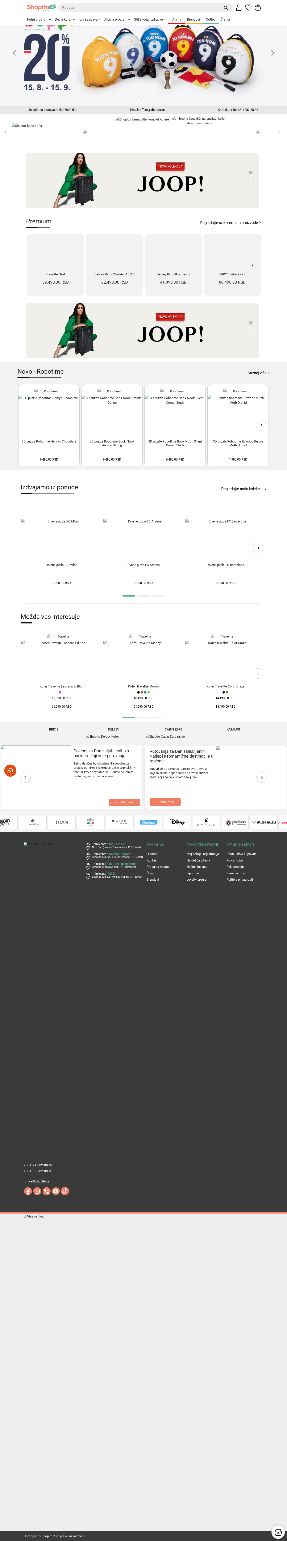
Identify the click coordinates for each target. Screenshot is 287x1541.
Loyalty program (198, 825)
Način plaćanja (197, 812)
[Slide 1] (126, 98)
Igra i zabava (88, 19)
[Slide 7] (151, 98)
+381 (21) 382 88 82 (244, 110)
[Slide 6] (147, 98)
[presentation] (5, 132)
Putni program (37, 19)
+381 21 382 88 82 (38, 1110)
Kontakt (152, 806)
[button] (128, 541)
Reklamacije (235, 812)
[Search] (225, 7)
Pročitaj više (124, 747)
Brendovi (193, 19)
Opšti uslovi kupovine (241, 799)
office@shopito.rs (152, 110)
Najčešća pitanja (198, 806)
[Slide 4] (139, 98)
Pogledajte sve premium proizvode (229, 222)
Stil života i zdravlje (148, 19)
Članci (225, 19)
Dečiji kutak (63, 19)
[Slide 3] (135, 98)
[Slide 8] (156, 98)
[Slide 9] (160, 98)
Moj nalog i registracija (203, 799)
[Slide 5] (143, 98)
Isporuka (193, 818)
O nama (152, 799)
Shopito (47, 1481)
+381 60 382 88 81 (38, 1116)
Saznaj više (257, 318)
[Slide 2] (130, 98)
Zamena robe (235, 818)
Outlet (210, 19)
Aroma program (116, 19)
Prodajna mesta (158, 812)
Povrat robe (234, 806)
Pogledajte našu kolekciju (242, 434)
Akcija (176, 19)
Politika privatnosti (239, 825)
